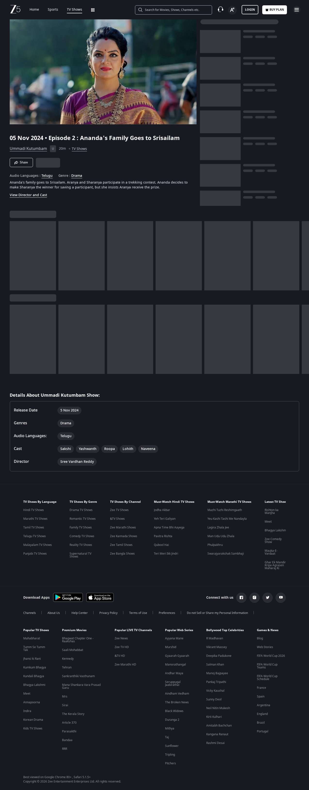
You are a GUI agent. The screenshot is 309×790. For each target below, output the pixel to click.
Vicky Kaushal (215, 691)
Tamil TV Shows (33, 527)
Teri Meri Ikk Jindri (166, 553)
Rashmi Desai (215, 743)
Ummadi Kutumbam (28, 149)
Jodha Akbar (162, 510)
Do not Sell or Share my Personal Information (217, 613)
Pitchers (170, 763)
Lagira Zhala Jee (218, 527)
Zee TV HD (122, 647)
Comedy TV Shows (82, 536)
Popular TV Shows (36, 630)
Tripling (170, 754)
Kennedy (68, 659)
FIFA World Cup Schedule (267, 677)
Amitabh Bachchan (219, 725)
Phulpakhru (215, 545)
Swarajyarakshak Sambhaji (225, 553)
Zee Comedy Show (273, 540)
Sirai (65, 705)
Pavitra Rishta (163, 536)
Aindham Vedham (177, 693)
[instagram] (254, 598)
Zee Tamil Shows (121, 545)
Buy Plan (276, 10)
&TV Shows (117, 519)
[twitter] (267, 598)
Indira (27, 711)
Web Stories (265, 647)
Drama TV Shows (81, 510)
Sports (53, 9)
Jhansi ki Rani (32, 659)
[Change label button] (232, 10)
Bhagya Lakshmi (276, 530)
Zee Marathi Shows (123, 527)
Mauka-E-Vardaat (271, 552)
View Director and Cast (28, 195)
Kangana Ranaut (217, 734)
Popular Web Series (179, 630)
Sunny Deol (214, 699)
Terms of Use (138, 613)
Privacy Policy (108, 613)
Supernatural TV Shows (80, 555)
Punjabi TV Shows (35, 553)
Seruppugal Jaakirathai (173, 683)
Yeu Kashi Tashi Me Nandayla (227, 519)
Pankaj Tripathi (216, 682)
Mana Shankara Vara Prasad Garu (81, 686)
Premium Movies (74, 630)
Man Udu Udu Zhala (220, 536)
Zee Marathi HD (125, 664)
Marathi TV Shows (35, 519)
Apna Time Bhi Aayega (169, 527)
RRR (64, 749)
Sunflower (172, 746)
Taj (167, 737)
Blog (260, 638)
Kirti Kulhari (214, 717)
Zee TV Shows (119, 510)
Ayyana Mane (174, 638)
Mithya (169, 728)
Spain (260, 696)
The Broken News (177, 702)
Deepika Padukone (218, 656)
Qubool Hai (161, 545)
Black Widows (174, 711)
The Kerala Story (73, 714)
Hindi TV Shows (33, 510)
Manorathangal (175, 664)
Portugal (262, 731)
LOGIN (250, 10)
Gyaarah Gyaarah (177, 656)
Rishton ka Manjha (271, 511)
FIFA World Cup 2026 (271, 656)
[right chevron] (304, 255)
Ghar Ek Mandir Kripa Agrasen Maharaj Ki (275, 565)
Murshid (170, 647)
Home (34, 9)
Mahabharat (31, 638)
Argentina (263, 705)
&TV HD (120, 656)
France (261, 688)
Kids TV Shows (32, 728)
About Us (54, 613)
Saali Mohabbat (72, 650)
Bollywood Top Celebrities (225, 630)
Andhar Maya (174, 673)
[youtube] (281, 598)
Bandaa (67, 740)
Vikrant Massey (216, 647)
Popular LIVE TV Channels (133, 630)
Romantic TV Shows (83, 519)
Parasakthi (69, 731)
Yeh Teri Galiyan (164, 519)
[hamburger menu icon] (297, 10)
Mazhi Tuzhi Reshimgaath (224, 510)
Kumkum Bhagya (34, 667)
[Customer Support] (220, 10)
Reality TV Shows (81, 545)
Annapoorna (31, 702)
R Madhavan (214, 638)
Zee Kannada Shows (123, 536)
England (262, 714)
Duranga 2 (172, 720)
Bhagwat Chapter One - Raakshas (78, 639)
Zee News (121, 638)
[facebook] (241, 598)
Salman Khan (215, 664)
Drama (76, 175)
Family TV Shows (81, 527)
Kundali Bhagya (33, 676)
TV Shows (74, 9)
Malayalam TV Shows (37, 545)
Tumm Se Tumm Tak (34, 648)
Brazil (261, 722)
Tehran (66, 667)
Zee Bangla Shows (122, 553)
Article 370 (69, 722)
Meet (268, 521)
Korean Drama (33, 720)
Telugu (47, 175)
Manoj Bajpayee (217, 673)
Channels (29, 613)
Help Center (79, 613)
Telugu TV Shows (34, 536)
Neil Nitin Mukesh (218, 708)
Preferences (167, 613)
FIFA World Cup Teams (267, 666)
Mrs (64, 696)
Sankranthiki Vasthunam (78, 676)
